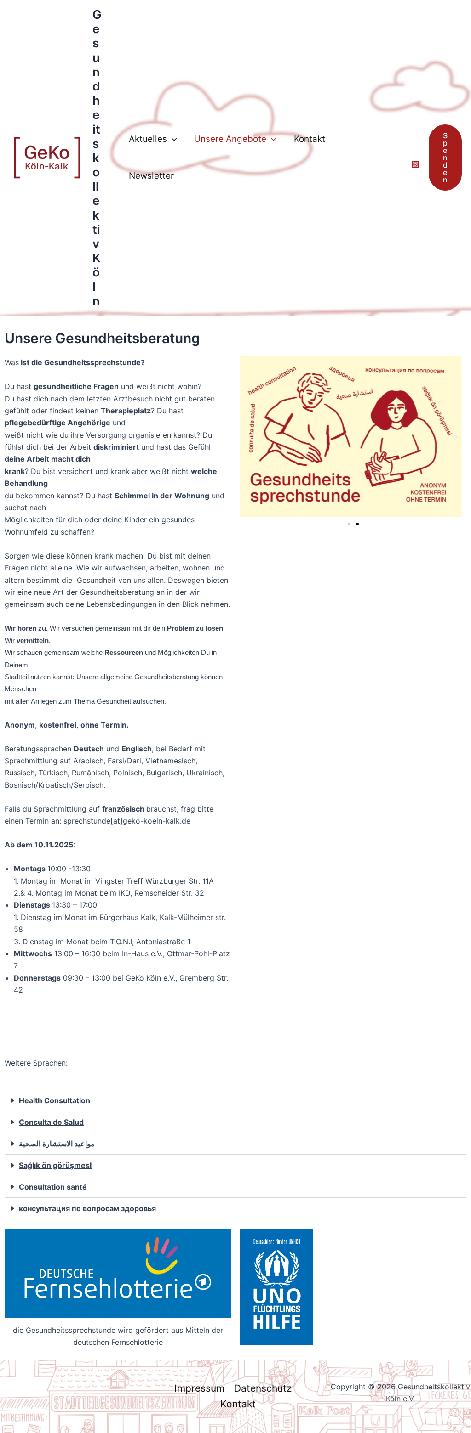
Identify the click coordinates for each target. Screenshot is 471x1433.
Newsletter (151, 175)
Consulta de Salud (51, 1122)
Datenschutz (263, 1388)
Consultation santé (53, 1186)
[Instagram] (415, 164)
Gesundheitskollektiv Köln (97, 157)
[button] (172, 139)
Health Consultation (54, 1100)
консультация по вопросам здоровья (87, 1208)
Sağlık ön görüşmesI (55, 1165)
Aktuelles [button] (148, 139)
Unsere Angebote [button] (230, 139)
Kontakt (309, 139)
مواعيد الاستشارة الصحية (57, 1143)
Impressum (199, 1388)
